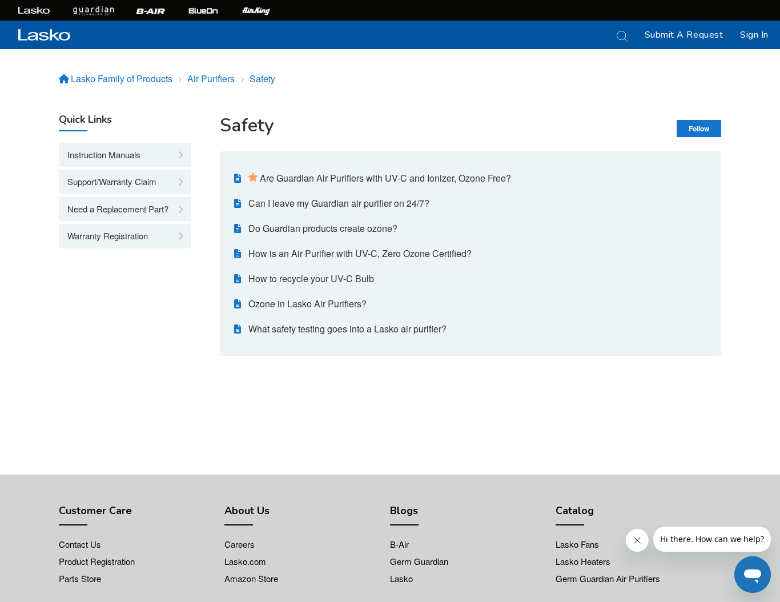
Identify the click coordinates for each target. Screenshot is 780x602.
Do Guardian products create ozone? (322, 228)
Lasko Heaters (583, 561)
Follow (699, 128)
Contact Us (80, 544)
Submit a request (684, 35)
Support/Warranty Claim (111, 181)
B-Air (399, 544)
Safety (262, 78)
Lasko (401, 578)
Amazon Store (251, 578)
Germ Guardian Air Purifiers (608, 578)
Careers (239, 544)
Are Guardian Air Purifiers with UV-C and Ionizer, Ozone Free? (385, 177)
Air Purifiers (211, 78)
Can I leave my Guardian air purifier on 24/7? (338, 203)
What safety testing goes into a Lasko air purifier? (347, 328)
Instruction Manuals (103, 154)
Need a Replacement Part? (117, 209)
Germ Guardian (419, 561)
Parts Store (80, 578)
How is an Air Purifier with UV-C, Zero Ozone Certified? (360, 253)
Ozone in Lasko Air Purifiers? (307, 303)
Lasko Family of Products (121, 78)
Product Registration (97, 561)
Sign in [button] (754, 35)
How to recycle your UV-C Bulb (311, 278)
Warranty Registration (107, 236)
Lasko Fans (577, 544)
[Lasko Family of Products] (44, 33)
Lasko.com (245, 561)
